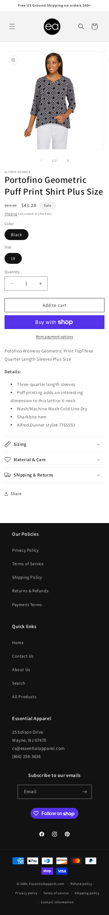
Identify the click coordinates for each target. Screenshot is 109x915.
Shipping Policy (27, 577)
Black (16, 234)
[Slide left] (41, 160)
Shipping (11, 214)
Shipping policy (87, 893)
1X (13, 258)
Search (18, 683)
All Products (24, 696)
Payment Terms (27, 604)
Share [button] (16, 493)
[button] (12, 26)
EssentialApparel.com (46, 884)
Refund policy (81, 884)
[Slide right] (67, 160)
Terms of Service (28, 563)
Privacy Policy (25, 550)
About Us (21, 669)
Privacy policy (26, 893)
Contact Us (23, 656)
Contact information (57, 902)
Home (18, 642)
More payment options (54, 336)
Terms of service (56, 893)
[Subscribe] (84, 792)
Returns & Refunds (30, 590)
